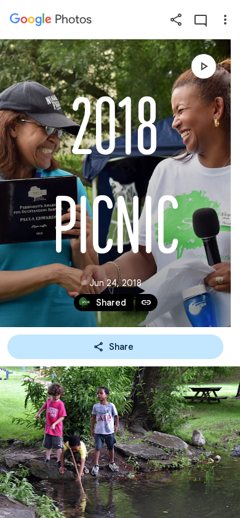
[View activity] (200, 19)
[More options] (225, 19)
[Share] (176, 19)
